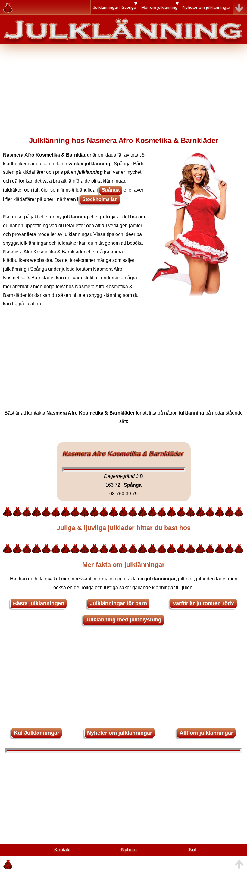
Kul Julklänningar (36, 733)
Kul (192, 849)
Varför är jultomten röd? (203, 603)
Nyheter (129, 849)
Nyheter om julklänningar (206, 7)
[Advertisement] (123, 86)
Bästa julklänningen (38, 603)
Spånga (111, 189)
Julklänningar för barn (118, 603)
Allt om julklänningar (206, 733)
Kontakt (62, 849)
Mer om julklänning (159, 7)
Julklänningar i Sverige (114, 7)
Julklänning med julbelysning (123, 620)
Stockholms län (100, 199)
